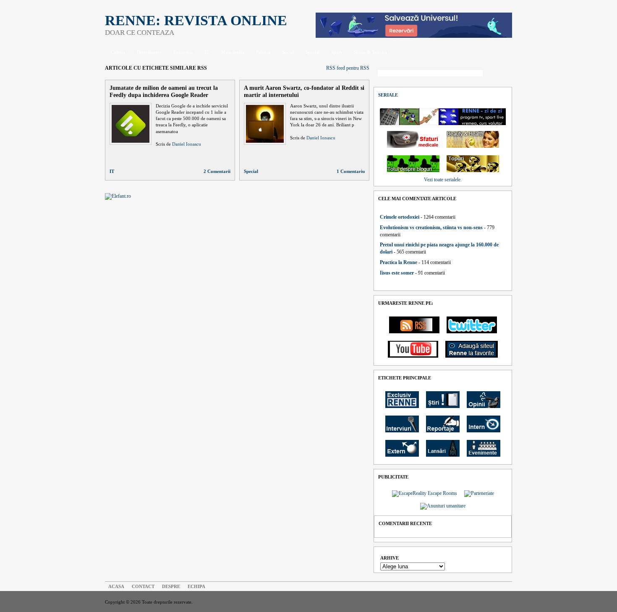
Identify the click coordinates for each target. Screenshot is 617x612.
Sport (336, 52)
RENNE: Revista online (196, 20)
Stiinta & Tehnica (370, 52)
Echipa (196, 586)
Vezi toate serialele (442, 180)
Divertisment (149, 52)
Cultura (118, 52)
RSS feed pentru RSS (347, 68)
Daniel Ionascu (186, 143)
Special (312, 52)
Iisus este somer (397, 273)
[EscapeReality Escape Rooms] (414, 36)
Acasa (116, 586)
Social (288, 52)
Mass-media (232, 52)
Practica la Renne (398, 262)
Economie (183, 52)
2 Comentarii (217, 171)
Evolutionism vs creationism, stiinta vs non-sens (431, 227)
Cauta (499, 74)
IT (207, 52)
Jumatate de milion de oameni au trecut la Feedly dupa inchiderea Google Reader (164, 91)
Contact (143, 586)
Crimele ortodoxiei (399, 217)
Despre (171, 586)
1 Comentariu (351, 171)
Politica (263, 52)
